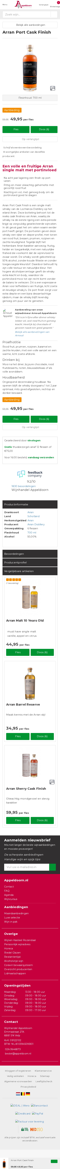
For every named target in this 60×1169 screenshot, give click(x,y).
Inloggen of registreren (18, 1070)
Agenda (9, 894)
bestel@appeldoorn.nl (18, 1053)
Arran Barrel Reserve (23, 704)
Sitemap (45, 1076)
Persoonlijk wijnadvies (17, 944)
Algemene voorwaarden (18, 1081)
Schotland (34, 516)
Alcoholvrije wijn (13, 960)
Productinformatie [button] (16, 504)
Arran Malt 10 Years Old (25, 620)
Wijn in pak (10, 921)
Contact (9, 886)
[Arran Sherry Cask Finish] (30, 765)
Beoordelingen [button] (14, 553)
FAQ (7, 890)
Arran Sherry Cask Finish (26, 789)
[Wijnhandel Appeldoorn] (23, 4)
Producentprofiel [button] (15, 562)
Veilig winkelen (15, 1076)
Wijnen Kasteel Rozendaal (20, 940)
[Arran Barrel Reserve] (30, 681)
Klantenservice (43, 1070)
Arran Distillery (36, 524)
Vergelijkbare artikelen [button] (19, 571)
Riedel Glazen (12, 952)
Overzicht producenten (18, 969)
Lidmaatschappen (15, 973)
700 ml (32, 532)
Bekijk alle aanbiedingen (30, 24)
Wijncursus (10, 899)
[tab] (30, 504)
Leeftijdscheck (44, 1081)
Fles (16, 129)
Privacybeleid (28, 1086)
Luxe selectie (12, 917)
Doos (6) (44, 129)
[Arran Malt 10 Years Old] (30, 597)
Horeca (8, 948)
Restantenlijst (12, 956)
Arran (31, 512)
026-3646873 (13, 1049)
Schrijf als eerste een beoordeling (22, 147)
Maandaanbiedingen (16, 913)
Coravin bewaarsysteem (18, 965)
